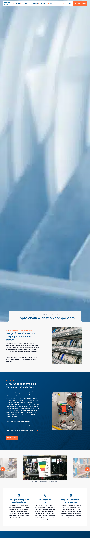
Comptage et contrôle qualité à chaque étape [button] (19, 426)
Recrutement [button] (44, 3)
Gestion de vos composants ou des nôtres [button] (18, 421)
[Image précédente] (3, 469)
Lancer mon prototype (80, 3)
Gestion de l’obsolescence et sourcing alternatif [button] (20, 430)
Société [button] (18, 3)
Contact (69, 3)
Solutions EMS (36, 314)
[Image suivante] (87, 469)
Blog (51, 3)
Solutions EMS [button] (26, 3)
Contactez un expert (11, 437)
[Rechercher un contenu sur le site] (63, 3)
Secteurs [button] (35, 3)
